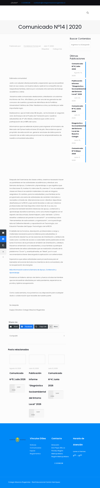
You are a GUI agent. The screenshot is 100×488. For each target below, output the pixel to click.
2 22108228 (25, 3)
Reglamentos (35, 453)
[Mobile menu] (79, 13)
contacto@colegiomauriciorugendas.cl (49, 3)
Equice (32, 451)
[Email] (3, 233)
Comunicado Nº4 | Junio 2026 (55, 379)
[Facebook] (81, 2)
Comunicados (35, 448)
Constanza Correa (31, 46)
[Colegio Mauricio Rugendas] (45, 12)
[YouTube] (84, 2)
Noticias (33, 445)
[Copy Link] (3, 245)
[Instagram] (88, 2)
